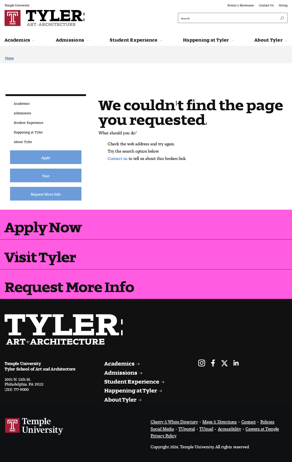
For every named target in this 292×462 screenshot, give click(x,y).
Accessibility (229, 427)
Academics (17, 38)
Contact (248, 420)
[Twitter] (225, 364)
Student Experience (133, 38)
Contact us (118, 157)
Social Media (162, 427)
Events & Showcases (240, 4)
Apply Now (43, 223)
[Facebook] (213, 364)
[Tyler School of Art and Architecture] (74, 18)
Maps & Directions (219, 420)
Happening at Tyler (206, 38)
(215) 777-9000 (17, 388)
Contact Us (266, 4)
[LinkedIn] (236, 364)
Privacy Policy (163, 434)
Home (9, 57)
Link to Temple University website (34, 426)
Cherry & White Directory (174, 420)
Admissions (70, 38)
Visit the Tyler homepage (65, 329)
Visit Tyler (40, 253)
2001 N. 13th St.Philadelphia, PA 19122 (24, 380)
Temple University (17, 4)
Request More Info (69, 283)
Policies (267, 420)
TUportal (186, 427)
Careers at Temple (262, 427)
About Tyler (268, 38)
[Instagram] (202, 364)
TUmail (206, 427)
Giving (283, 4)
